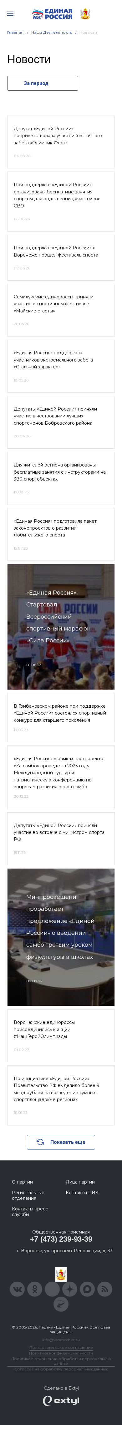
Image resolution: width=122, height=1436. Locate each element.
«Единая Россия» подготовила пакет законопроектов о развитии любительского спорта (55, 528)
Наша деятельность (51, 32)
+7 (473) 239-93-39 (61, 1239)
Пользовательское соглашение (61, 1347)
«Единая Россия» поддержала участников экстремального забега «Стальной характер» (53, 360)
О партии (22, 1182)
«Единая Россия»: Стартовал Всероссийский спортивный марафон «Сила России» (58, 616)
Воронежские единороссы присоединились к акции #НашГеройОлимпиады (44, 1029)
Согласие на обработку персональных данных (61, 1369)
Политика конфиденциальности (61, 1353)
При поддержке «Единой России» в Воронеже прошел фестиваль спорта (56, 251)
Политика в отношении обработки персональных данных (61, 1361)
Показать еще (67, 1142)
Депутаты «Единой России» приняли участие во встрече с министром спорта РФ (59, 832)
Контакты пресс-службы (30, 1211)
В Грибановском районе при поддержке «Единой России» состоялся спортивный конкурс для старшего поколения (60, 713)
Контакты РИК (82, 1192)
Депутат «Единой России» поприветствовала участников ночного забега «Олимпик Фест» (58, 136)
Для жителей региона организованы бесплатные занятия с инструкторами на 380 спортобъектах (60, 472)
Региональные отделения (28, 1195)
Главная (15, 32)
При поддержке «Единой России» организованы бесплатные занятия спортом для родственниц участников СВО (57, 195)
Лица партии (80, 1182)
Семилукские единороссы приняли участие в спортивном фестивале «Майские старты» (54, 304)
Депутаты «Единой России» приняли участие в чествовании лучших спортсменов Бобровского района (55, 416)
